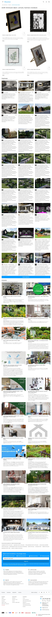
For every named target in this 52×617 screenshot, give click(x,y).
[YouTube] (42, 592)
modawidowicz (30, 510)
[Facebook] (39, 592)
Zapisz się (26, 561)
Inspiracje (8, 592)
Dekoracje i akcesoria (5, 603)
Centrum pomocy (45, 609)
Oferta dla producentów (27, 600)
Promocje (3, 605)
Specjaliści (14, 592)
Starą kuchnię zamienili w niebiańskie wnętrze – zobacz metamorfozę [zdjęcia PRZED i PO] (13, 392)
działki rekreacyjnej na (18, 546)
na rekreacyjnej (16, 548)
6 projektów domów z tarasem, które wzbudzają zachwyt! (38, 532)
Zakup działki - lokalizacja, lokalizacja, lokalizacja (12, 508)
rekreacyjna (45, 546)
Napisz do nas (45, 607)
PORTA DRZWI (5, 486)
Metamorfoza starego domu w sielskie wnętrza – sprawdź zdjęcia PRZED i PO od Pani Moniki (13, 416)
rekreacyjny (31, 546)
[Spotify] (49, 592)
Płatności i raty (14, 599)
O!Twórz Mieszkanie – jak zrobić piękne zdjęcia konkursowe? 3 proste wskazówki (11, 484)
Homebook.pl (5, 298)
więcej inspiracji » (26, 276)
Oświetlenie (4, 599)
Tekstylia (3, 600)
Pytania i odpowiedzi (16, 602)
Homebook (25, 596)
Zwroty (13, 600)
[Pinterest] (47, 592)
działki (38, 546)
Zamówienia (14, 596)
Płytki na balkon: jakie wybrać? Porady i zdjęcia (11, 340)
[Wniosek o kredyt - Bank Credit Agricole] (34, 612)
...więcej (25, 564)
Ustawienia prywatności (27, 605)
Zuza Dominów (5, 367)
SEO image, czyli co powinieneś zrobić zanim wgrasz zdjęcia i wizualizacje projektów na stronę (12, 365)
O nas (24, 598)
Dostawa (13, 598)
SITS (4, 533)
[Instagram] (44, 592)
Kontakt (24, 606)
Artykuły (19, 592)
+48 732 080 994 (46, 598)
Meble (3, 598)
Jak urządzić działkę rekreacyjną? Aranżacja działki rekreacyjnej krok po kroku (37, 484)
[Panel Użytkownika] (46, 2)
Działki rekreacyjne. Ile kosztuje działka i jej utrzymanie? (13, 318)
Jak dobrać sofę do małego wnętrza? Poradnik (11, 532)
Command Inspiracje (31, 393)
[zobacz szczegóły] (24, 33)
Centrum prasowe (26, 599)
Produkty (3, 592)
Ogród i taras (4, 602)
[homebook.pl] (7, 2)
